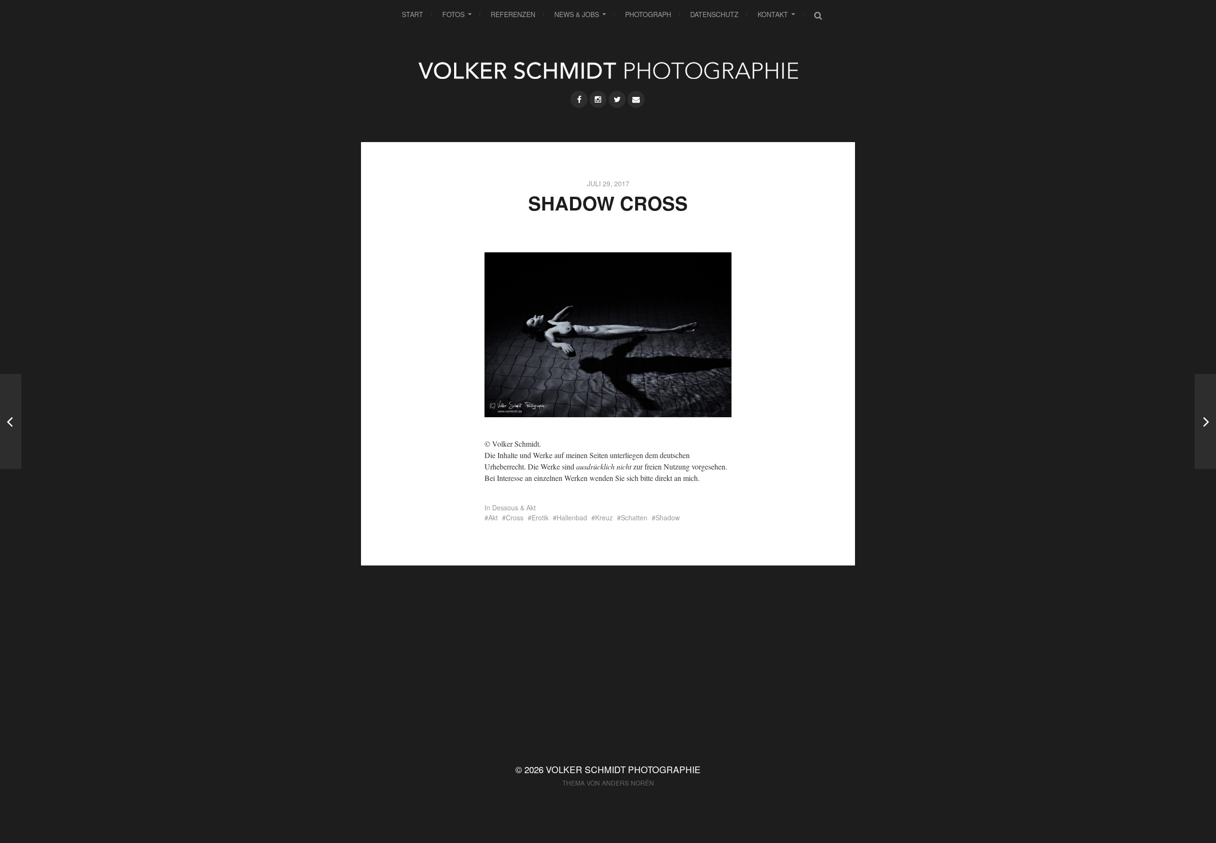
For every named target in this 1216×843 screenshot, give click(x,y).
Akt (493, 517)
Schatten (634, 517)
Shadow (668, 517)
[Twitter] (617, 99)
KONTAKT (773, 14)
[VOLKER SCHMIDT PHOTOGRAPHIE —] (608, 70)
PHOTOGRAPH (648, 14)
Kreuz (604, 517)
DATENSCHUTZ (714, 14)
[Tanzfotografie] (1205, 421)
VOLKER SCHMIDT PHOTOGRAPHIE (623, 769)
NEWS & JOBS (576, 14)
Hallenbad (572, 517)
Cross (514, 517)
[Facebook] (579, 99)
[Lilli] (10, 421)
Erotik (540, 517)
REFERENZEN (513, 14)
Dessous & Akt (514, 507)
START (412, 14)
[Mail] (636, 99)
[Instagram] (598, 99)
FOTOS (453, 14)
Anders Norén (628, 782)
